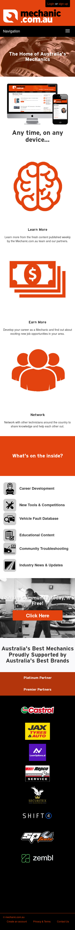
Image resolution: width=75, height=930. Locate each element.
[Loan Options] (37, 752)
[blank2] (37, 879)
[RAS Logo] (37, 773)
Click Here (37, 615)
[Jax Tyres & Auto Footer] (37, 731)
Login (50, 4)
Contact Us (63, 921)
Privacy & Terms (42, 921)
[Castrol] (37, 710)
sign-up (63, 4)
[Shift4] (37, 815)
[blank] (37, 900)
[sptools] (37, 837)
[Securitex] (37, 794)
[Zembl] (37, 858)
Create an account (17, 921)
